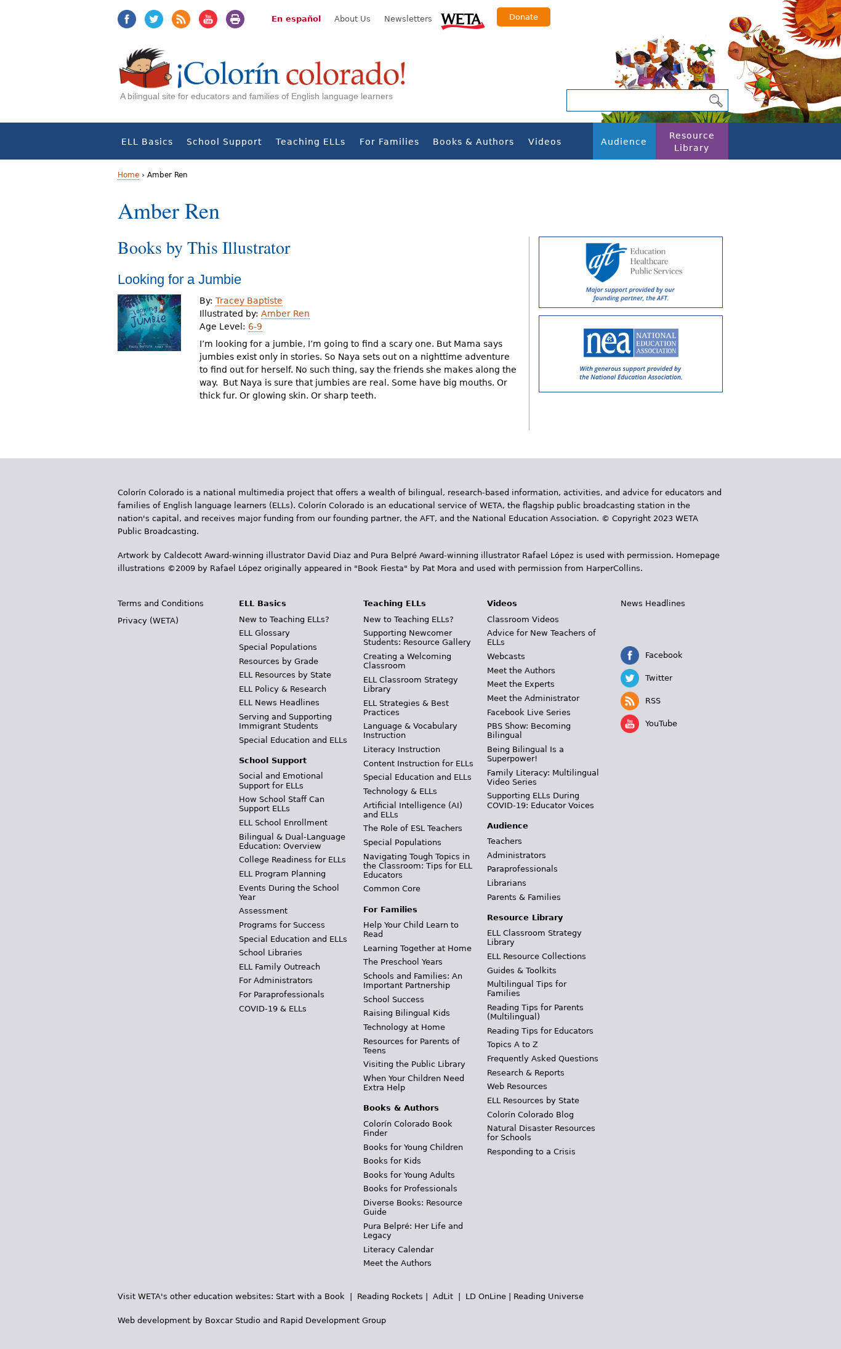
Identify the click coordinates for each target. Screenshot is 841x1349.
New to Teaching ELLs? (284, 619)
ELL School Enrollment (283, 822)
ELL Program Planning (282, 873)
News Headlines (653, 603)
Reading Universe (548, 1296)
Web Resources (517, 1086)
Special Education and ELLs (293, 740)
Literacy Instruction (401, 749)
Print (235, 19)
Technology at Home (404, 1027)
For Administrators (276, 980)
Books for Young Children (413, 1147)
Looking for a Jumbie (179, 279)
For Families (389, 142)
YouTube (208, 19)
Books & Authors (473, 142)
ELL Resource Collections (536, 956)
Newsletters (408, 18)
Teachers (504, 841)
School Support (224, 142)
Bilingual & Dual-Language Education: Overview (292, 841)
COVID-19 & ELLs (273, 1008)
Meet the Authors (397, 1263)
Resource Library (692, 142)
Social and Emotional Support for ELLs (281, 780)
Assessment (263, 910)
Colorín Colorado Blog (530, 1114)
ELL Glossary (264, 633)
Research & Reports (526, 1072)
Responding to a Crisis (531, 1151)
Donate (523, 17)
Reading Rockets (390, 1296)
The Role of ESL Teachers (412, 828)
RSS (181, 19)
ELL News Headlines (279, 702)
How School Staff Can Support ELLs (281, 804)
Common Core (391, 888)
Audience (624, 142)
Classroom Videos (523, 619)
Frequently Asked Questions (542, 1058)
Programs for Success (282, 925)
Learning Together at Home (417, 948)
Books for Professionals (410, 1188)
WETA (463, 19)
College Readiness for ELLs (292, 859)
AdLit (443, 1296)
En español (296, 18)
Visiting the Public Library (414, 1064)
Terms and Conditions (161, 603)
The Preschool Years (403, 961)
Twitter (154, 19)
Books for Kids (392, 1160)
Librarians (506, 883)
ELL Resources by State (285, 674)
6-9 (255, 326)
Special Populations (278, 647)
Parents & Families (524, 897)
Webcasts (506, 656)
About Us (352, 18)
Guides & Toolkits (522, 970)
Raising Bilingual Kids (406, 1013)
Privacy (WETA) (148, 620)
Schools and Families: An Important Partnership (412, 980)
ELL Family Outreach (279, 966)
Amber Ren (285, 313)
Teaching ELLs (310, 142)
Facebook (127, 19)
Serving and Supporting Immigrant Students (285, 721)
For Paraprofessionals (281, 994)
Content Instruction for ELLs (418, 763)
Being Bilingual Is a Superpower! (525, 754)
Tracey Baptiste (249, 301)
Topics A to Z (512, 1044)
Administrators (516, 855)
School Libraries (270, 952)
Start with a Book (310, 1296)
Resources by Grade (278, 661)
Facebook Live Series (529, 712)
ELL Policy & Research (282, 689)
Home (128, 175)
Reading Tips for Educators (540, 1030)
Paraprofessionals (522, 868)
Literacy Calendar (398, 1249)
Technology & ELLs (400, 791)
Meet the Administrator (533, 698)
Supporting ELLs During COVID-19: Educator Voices (540, 800)
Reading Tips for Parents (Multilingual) (535, 1012)
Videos (544, 142)
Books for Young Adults (409, 1175)
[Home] (269, 80)
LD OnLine (485, 1296)
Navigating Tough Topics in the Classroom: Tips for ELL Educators (417, 866)
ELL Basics (147, 142)
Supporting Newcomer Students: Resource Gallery (417, 637)
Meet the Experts (521, 684)
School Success (393, 999)
